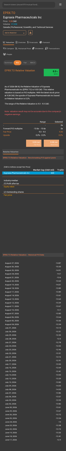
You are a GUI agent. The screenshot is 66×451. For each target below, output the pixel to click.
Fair (25, 63)
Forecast (46, 42)
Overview (22, 42)
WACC (32, 63)
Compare (10, 48)
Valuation (10, 42)
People (9, 54)
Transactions (54, 48)
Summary (8, 63)
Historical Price (24, 48)
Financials (33, 42)
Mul (17, 63)
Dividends (39, 48)
